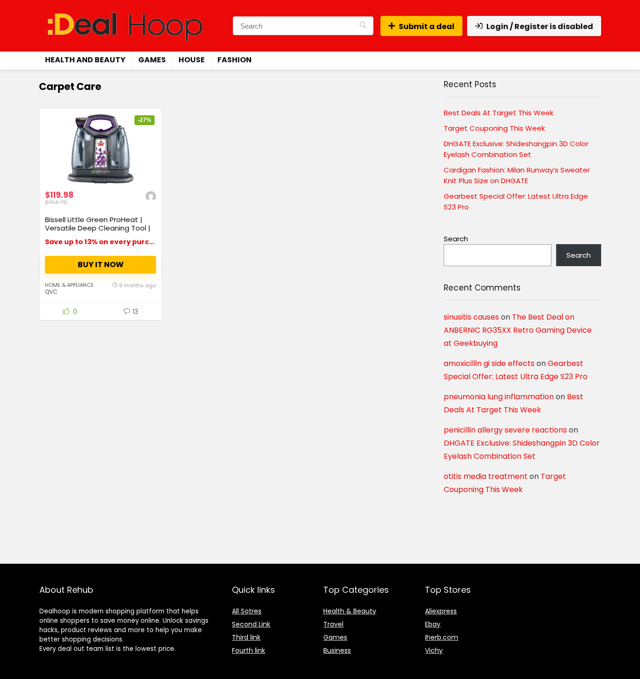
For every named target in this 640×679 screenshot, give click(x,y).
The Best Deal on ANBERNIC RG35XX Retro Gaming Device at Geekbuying (518, 330)
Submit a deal (426, 26)
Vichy (434, 650)
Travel (333, 624)
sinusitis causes (471, 317)
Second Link (251, 624)
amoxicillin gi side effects (489, 363)
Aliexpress (441, 611)
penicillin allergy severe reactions (505, 430)
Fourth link (248, 650)
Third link (246, 637)
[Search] (362, 25)
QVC (51, 292)
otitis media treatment (486, 476)
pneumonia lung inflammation (499, 396)
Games (152, 59)
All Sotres (246, 611)
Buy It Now (101, 264)
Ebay (432, 624)
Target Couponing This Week (494, 128)
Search (456, 239)
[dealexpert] (151, 197)
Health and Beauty (85, 59)
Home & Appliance (69, 285)
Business (337, 650)
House (192, 59)
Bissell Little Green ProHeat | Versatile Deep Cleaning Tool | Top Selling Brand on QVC (97, 228)
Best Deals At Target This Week (498, 113)
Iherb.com (441, 637)
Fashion (234, 59)
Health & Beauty (349, 611)
